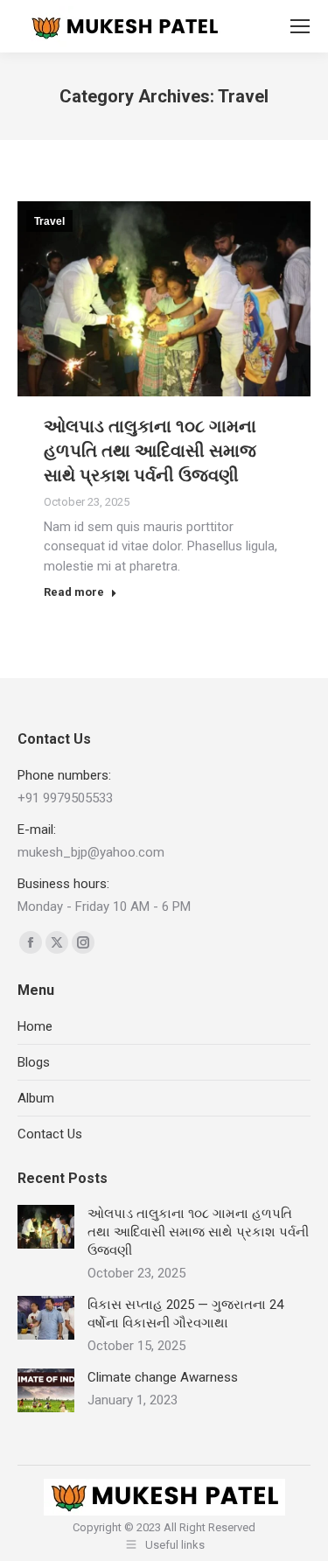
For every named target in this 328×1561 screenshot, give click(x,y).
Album (35, 1098)
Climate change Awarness (162, 1377)
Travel (49, 221)
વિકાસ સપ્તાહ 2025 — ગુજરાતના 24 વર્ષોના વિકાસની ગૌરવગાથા (185, 1314)
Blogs (33, 1062)
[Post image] (45, 1227)
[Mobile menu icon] (300, 26)
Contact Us (49, 1134)
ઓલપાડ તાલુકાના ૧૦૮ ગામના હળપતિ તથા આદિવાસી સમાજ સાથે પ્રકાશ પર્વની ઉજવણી (150, 451)
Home (34, 1026)
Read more (74, 591)
